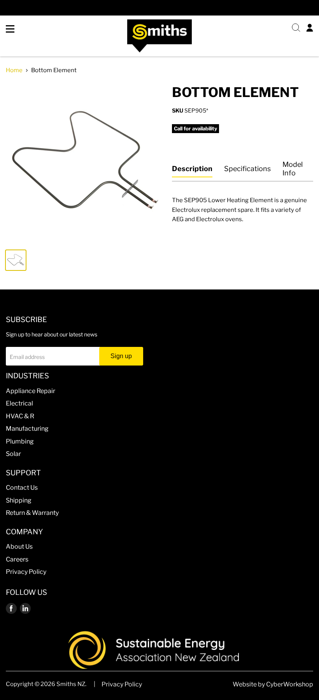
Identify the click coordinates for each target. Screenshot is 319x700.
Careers (17, 559)
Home (14, 70)
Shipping (19, 500)
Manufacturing (27, 428)
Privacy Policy (26, 571)
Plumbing (20, 441)
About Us (19, 546)
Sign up (121, 356)
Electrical (19, 403)
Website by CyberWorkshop (273, 684)
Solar (13, 453)
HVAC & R (20, 416)
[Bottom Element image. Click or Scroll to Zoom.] (85, 164)
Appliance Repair (30, 391)
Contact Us (22, 487)
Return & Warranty (32, 512)
